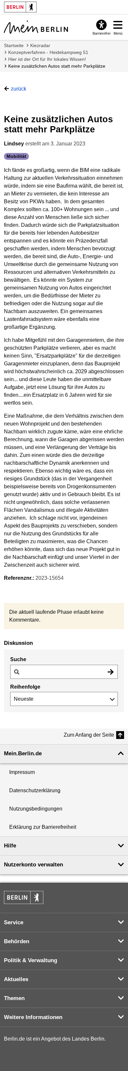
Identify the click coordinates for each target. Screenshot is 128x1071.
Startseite (14, 45)
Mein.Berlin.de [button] (23, 753)
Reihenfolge (25, 687)
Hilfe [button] (10, 846)
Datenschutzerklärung (34, 790)
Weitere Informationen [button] (33, 1017)
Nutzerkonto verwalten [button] (33, 865)
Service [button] (13, 922)
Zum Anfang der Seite (89, 735)
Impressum (22, 772)
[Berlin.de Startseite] (23, 897)
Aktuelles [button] (16, 979)
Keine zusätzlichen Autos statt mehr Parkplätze (56, 66)
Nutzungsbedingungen (35, 809)
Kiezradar (40, 45)
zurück (18, 89)
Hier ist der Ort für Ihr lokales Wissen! (47, 59)
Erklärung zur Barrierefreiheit (42, 827)
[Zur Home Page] (36, 27)
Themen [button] (14, 998)
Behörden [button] (16, 941)
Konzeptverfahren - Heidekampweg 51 (48, 52)
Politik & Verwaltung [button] (30, 960)
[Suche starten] (110, 672)
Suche (18, 659)
